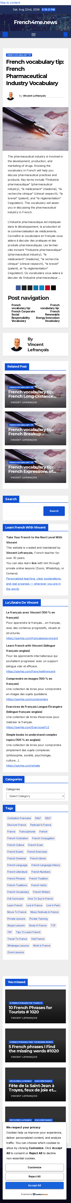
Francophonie (27, 831)
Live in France (34, 905)
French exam (35, 844)
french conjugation (43, 838)
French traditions (17, 885)
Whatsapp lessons (18, 945)
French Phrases (16, 878)
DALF (38, 818)
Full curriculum (15, 898)
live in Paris (53, 905)
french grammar (16, 858)
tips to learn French (28, 932)
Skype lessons (16, 925)
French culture (15, 844)
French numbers (41, 871)
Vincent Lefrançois (34, 95)
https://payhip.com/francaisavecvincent (32, 638)
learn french (14, 905)
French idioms (38, 858)
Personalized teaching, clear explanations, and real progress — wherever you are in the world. (34, 584)
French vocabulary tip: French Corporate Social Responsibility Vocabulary (23, 313)
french (43, 831)
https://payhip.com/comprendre (27, 699)
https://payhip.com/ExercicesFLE (27, 727)
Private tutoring (38, 918)
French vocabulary (18, 891)
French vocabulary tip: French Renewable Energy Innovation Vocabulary (48, 313)
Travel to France (17, 938)
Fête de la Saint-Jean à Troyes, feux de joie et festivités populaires (31, 1090)
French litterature (17, 871)
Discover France (16, 824)
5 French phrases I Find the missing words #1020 (34, 1048)
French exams (15, 851)
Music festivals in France (45, 912)
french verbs (39, 885)
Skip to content (10, 2)
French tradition (38, 878)
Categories (13, 789)
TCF (53, 925)
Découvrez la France (21, 1081)
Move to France (16, 912)
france (11, 831)
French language (17, 865)
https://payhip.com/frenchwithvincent (30, 671)
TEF (9, 932)
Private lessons (16, 918)
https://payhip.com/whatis (23, 765)
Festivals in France (40, 824)
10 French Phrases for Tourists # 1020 (30, 1009)
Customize (34, 1167)
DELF (48, 818)
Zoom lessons (15, 952)
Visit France (37, 938)
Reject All (34, 1176)
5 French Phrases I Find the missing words (31, 1042)
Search (11, 499)
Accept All (34, 1185)
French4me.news (35, 22)
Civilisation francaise (19, 818)
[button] (60, 34)
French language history (46, 865)
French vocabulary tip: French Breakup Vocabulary (30, 434)
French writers (41, 891)
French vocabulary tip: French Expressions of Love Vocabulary (30, 471)
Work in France (41, 945)
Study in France (38, 925)
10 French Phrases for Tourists (26, 1003)
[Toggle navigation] (33, 34)
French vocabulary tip (19, 55)
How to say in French (40, 898)
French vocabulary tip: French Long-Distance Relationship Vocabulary (32, 396)
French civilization (17, 838)
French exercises (37, 851)
